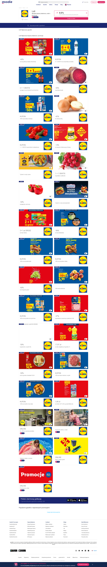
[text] (72, 13)
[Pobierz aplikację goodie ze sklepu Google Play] (14, 551)
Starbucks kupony (30, 534)
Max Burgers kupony (31, 528)
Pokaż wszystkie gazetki (53, 512)
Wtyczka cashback (49, 536)
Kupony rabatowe (31, 522)
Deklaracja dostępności (84, 557)
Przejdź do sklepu (71, 18)
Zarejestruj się (101, 2)
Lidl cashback (48, 528)
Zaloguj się (93, 2)
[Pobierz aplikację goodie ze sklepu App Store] (22, 551)
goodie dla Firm (62, 557)
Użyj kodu (86, 2)
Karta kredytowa (84, 530)
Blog (61, 4)
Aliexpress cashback (50, 526)
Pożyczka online (84, 536)
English (95, 550)
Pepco (64, 534)
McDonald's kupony (31, 526)
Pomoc (54, 557)
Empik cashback (49, 530)
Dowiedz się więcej (83, 564)
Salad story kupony (31, 532)
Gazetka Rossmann (13, 536)
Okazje (56, 4)
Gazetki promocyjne (14, 522)
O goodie (20, 557)
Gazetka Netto (12, 534)
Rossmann (65, 536)
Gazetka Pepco (12, 528)
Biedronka (65, 526)
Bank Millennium (84, 522)
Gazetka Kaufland (13, 530)
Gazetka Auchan (13, 532)
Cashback (38, 4)
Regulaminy (26, 557)
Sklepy (64, 522)
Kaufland (65, 532)
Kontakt (68, 557)
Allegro (64, 530)
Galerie (64, 524)
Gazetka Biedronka (13, 524)
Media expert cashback (50, 534)
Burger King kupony (31, 524)
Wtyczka (69, 4)
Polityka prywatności (35, 557)
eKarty (50, 4)
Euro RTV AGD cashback (50, 532)
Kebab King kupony (31, 530)
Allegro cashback (49, 524)
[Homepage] (7, 2)
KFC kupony (29, 536)
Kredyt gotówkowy (85, 528)
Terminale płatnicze (85, 532)
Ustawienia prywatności (46, 557)
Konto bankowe (84, 524)
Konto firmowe (84, 526)
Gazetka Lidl (12, 526)
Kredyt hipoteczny (85, 534)
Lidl (64, 528)
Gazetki (45, 4)
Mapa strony (75, 557)
